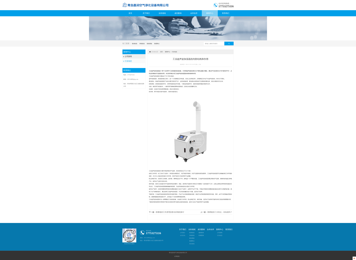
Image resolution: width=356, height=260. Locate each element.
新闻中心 (209, 13)
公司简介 (182, 232)
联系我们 (225, 13)
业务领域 (162, 13)
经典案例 (201, 235)
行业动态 (128, 61)
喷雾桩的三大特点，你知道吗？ (219, 212)
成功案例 (178, 13)
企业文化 (182, 235)
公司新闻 (128, 56)
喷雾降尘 (156, 43)
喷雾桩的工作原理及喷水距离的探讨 (170, 212)
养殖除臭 (142, 43)
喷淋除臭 (134, 43)
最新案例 (201, 232)
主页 (161, 51)
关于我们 (146, 13)
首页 (130, 13)
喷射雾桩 (149, 43)
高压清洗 (192, 243)
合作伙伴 (193, 13)
